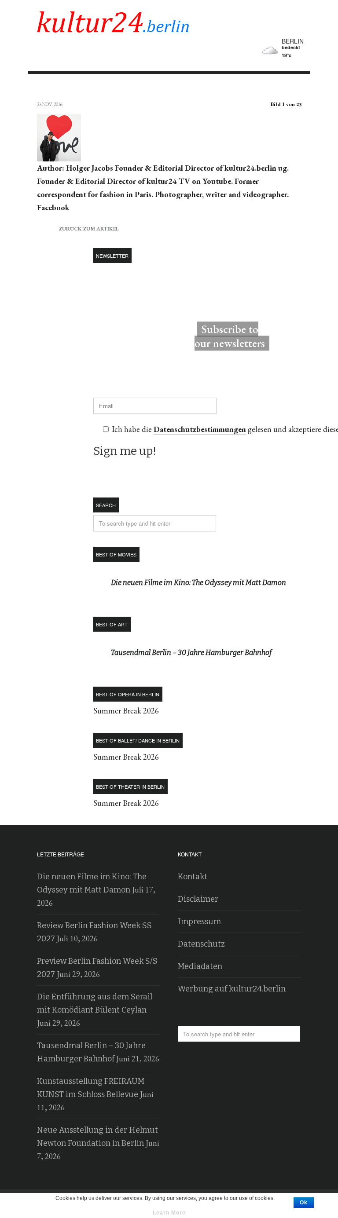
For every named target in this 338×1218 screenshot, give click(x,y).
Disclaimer (198, 899)
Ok (304, 1203)
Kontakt (192, 876)
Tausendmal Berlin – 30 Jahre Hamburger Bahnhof (191, 652)
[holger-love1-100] (59, 155)
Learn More (169, 1213)
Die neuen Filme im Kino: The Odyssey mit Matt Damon (198, 582)
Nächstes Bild (293, 88)
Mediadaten (200, 966)
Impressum (199, 921)
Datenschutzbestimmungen (200, 429)
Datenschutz (201, 944)
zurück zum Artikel (78, 227)
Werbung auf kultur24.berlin (232, 989)
